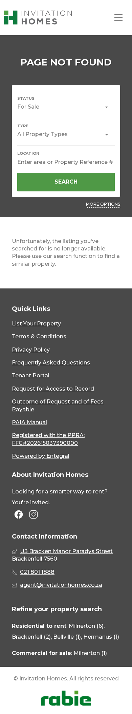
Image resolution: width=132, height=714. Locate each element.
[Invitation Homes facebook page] (18, 515)
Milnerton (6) (86, 626)
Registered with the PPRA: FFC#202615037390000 (48, 439)
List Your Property (36, 323)
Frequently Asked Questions (51, 362)
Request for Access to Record (53, 389)
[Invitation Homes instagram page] (33, 515)
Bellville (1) (67, 637)
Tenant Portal (30, 375)
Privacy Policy (31, 349)
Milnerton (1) (90, 653)
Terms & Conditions (39, 336)
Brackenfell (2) (31, 637)
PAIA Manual (29, 422)
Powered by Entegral (40, 456)
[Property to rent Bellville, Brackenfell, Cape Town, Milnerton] (38, 17)
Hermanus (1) (101, 637)
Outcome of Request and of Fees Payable (58, 405)
